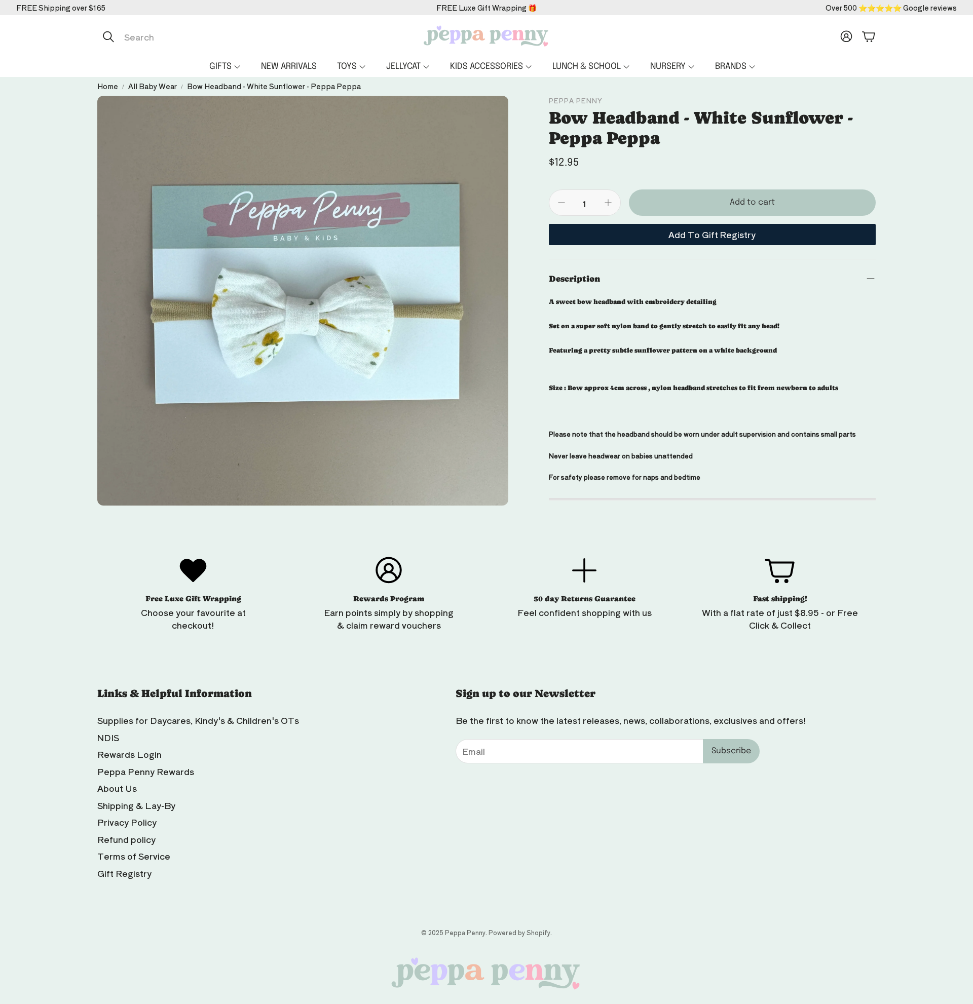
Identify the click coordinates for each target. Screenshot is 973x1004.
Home (107, 86)
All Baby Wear (152, 86)
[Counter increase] (608, 203)
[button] (204, 36)
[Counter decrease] (561, 203)
